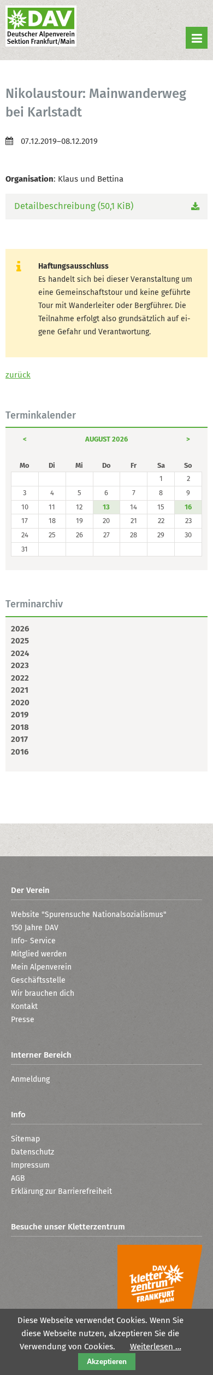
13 (106, 507)
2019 (19, 715)
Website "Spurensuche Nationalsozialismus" (89, 914)
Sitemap (25, 1139)
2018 (20, 727)
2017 (19, 739)
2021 (19, 690)
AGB (18, 1178)
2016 (19, 752)
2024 (20, 653)
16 (188, 507)
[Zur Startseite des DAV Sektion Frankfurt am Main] (40, 27)
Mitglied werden (39, 954)
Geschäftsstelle (38, 980)
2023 (20, 665)
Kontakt (24, 1006)
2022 (20, 678)
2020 (20, 702)
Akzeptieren (107, 1361)
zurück (18, 375)
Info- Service (33, 940)
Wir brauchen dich (42, 993)
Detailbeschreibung (73, 206)
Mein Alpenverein (41, 967)
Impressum (30, 1165)
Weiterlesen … (155, 1346)
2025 (20, 641)
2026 (20, 629)
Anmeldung (30, 1079)
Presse (22, 1019)
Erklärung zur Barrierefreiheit (61, 1191)
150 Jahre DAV (34, 927)
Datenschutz (32, 1152)
